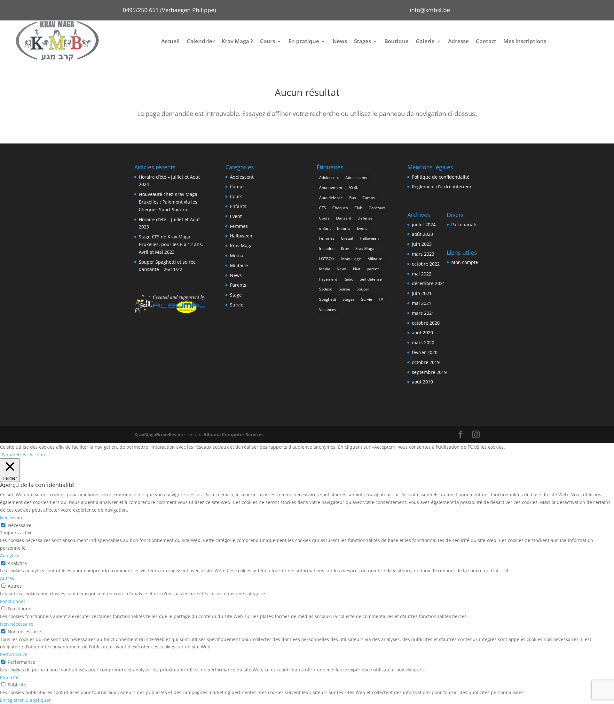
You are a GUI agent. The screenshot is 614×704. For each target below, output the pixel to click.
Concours (377, 208)
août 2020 (422, 332)
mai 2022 (421, 274)
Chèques (340, 208)
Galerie (425, 41)
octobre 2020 (426, 323)
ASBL (353, 187)
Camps (237, 186)
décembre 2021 (428, 283)
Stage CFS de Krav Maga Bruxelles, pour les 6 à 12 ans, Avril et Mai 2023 (171, 244)
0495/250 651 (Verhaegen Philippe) (169, 10)
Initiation (327, 248)
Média (236, 255)
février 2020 (424, 352)
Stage (236, 295)
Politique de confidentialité (440, 177)
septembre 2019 (429, 372)
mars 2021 (423, 313)
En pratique (303, 41)
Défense (365, 218)
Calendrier (201, 41)
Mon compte (464, 262)
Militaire (239, 265)
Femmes (239, 226)
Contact (486, 41)
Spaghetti (327, 299)
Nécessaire (19, 525)
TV (381, 299)
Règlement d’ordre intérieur (442, 186)
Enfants (238, 206)
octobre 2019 (426, 362)
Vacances (327, 309)
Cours (267, 41)
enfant (325, 228)
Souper (363, 289)
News (340, 41)
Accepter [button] (38, 455)
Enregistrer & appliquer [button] (25, 700)
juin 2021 (422, 293)
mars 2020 (423, 342)
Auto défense (331, 197)
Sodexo (325, 289)
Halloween (241, 236)
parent (373, 269)
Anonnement (330, 187)
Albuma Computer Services (233, 434)
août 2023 (422, 234)
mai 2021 (421, 303)
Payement (328, 279)
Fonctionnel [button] (12, 601)
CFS (322, 208)
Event (236, 216)
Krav (345, 248)
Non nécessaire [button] (16, 624)
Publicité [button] (9, 677)
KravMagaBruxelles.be (158, 434)
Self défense (371, 279)
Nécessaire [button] (12, 517)
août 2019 (422, 382)
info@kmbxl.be (430, 10)
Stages (362, 41)
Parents (238, 285)
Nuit (356, 269)
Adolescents (356, 177)
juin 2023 (422, 244)
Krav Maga (241, 246)
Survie (236, 305)
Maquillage (351, 258)
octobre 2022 (426, 264)
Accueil (170, 41)
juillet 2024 (424, 224)
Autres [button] (7, 578)
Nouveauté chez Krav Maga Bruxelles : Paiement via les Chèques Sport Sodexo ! (168, 202)
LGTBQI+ (327, 258)
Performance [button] (14, 654)
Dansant (343, 218)
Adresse (458, 41)
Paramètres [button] (14, 455)
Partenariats (464, 224)
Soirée (344, 289)
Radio (348, 279)
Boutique (396, 41)
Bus (352, 197)
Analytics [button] (9, 556)
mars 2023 (423, 254)
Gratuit (347, 238)
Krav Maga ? (237, 41)
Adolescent (242, 177)
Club (358, 208)
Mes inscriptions (524, 41)
